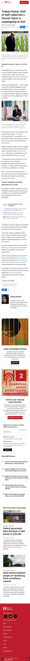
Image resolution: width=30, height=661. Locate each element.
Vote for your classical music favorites (15, 400)
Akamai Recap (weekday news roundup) (14, 443)
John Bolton (21, 260)
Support (5, 647)
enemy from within (15, 272)
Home (4, 623)
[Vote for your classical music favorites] (15, 382)
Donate (25, 2)
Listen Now (15, 362)
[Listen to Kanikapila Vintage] (15, 331)
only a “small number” (11, 247)
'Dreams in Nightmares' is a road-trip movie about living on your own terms (15, 470)
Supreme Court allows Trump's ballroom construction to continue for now (16, 462)
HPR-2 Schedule (7, 630)
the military (11, 178)
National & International (9, 284)
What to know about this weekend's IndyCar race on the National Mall (15, 495)
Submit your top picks (15, 417)
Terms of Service (7, 637)
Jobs (4, 644)
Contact (5, 633)
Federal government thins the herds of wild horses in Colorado (14, 531)
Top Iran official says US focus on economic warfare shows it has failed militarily (15, 487)
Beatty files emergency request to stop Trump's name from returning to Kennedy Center (16, 478)
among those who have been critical (13, 262)
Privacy (5, 640)
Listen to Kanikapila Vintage (15, 349)
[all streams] (28, 659)
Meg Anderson (6, 584)
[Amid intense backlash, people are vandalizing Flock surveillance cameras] (14, 561)
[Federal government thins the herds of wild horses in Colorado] (14, 516)
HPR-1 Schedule (7, 626)
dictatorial (15, 77)
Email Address (7, 432)
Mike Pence (19, 258)
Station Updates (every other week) (13, 438)
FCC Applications (7, 651)
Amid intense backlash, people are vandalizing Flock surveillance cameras (14, 577)
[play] (2, 659)
